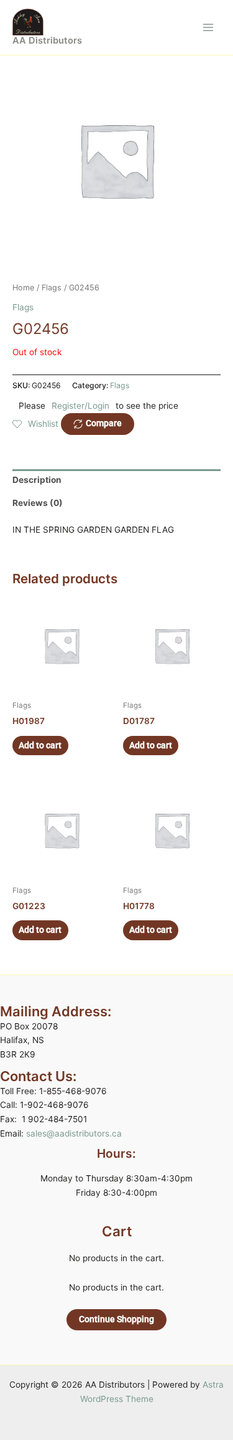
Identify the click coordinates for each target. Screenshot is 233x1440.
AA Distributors (47, 40)
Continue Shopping (116, 1319)
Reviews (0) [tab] (37, 503)
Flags (52, 287)
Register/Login (80, 406)
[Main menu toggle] (208, 27)
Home (23, 287)
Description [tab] (37, 480)
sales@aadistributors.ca (74, 1133)
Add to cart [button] (40, 745)
